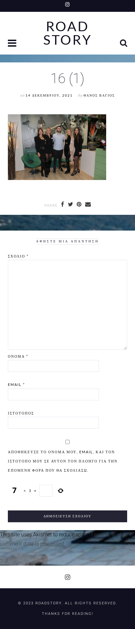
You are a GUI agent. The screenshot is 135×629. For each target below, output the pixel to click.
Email (16, 384)
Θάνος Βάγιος (99, 95)
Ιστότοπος (21, 413)
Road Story (67, 33)
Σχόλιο (18, 256)
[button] (13, 44)
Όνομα (18, 356)
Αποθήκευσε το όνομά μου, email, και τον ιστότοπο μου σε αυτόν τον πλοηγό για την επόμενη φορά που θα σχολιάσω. (63, 461)
